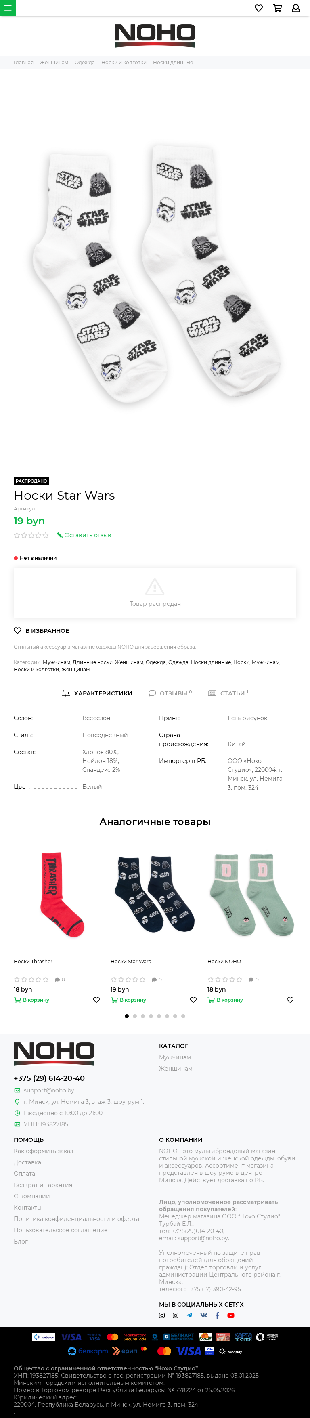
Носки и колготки (36, 669)
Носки (241, 662)
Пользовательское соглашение (61, 1230)
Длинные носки (93, 662)
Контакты (28, 1207)
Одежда (156, 662)
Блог (21, 1241)
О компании (32, 1196)
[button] (127, 1016)
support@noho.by (49, 1090)
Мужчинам (56, 662)
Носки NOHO (224, 961)
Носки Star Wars (131, 961)
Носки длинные (211, 662)
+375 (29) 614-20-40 (49, 1078)
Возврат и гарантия (43, 1185)
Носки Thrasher (33, 961)
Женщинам (129, 662)
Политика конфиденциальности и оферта (76, 1219)
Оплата (24, 1173)
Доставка (27, 1162)
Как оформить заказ (43, 1151)
